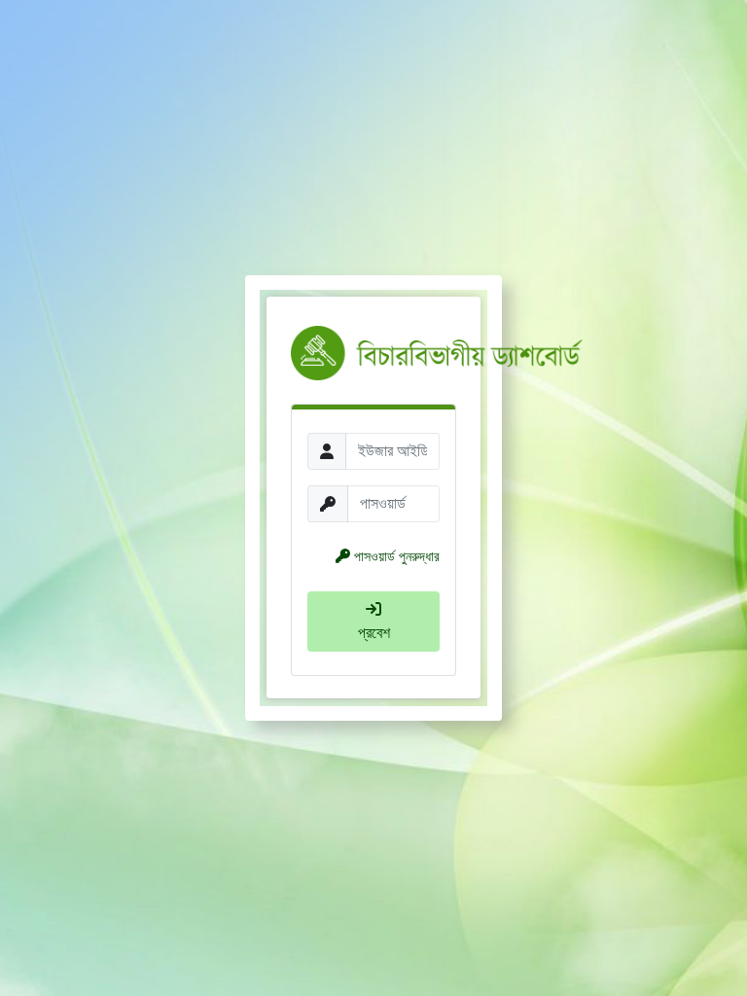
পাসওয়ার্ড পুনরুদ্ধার (397, 557)
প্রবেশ (374, 632)
